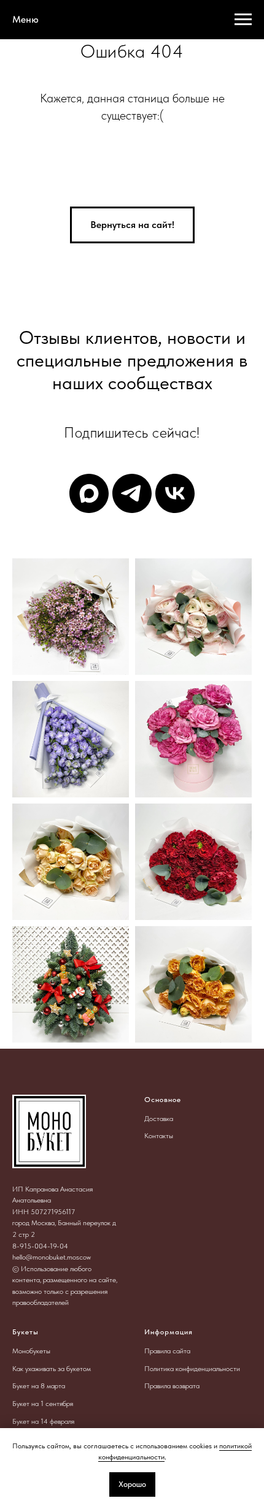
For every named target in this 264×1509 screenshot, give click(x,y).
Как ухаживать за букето (49, 1368)
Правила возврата (172, 1386)
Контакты (158, 1135)
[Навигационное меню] (243, 19)
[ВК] (175, 493)
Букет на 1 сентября (42, 1403)
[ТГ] (132, 493)
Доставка (158, 1118)
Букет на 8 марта (38, 1386)
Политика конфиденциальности (192, 1368)
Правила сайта (167, 1351)
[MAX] (89, 493)
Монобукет (29, 1351)
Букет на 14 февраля (43, 1421)
